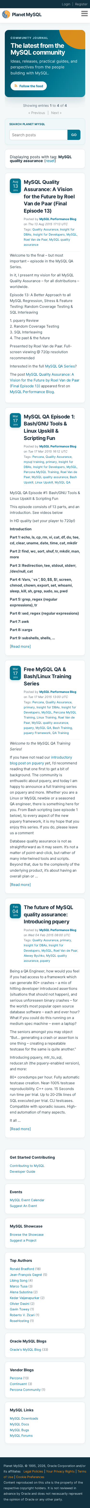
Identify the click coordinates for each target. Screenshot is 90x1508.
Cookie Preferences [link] (30, 1477)
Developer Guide (22, 1171)
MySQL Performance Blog (57, 219)
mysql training (34, 462)
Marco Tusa (21, 1286)
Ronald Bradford (25, 1269)
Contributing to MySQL (27, 1166)
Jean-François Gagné (28, 1275)
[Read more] (20, 646)
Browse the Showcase (27, 1234)
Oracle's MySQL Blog (29, 1349)
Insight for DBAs (48, 707)
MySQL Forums (21, 1435)
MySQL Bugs (19, 1430)
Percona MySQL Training (41, 472)
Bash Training (62, 728)
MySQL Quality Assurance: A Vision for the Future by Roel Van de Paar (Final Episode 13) (49, 196)
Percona (38, 457)
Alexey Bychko (34, 955)
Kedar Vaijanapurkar (27, 1298)
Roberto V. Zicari (24, 1315)
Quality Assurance (45, 229)
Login (66, 4)
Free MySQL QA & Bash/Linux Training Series (47, 676)
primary (51, 462)
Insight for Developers (49, 234)
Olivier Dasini (22, 1304)
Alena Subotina (24, 1292)
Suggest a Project (23, 1240)
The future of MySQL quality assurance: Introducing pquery (48, 914)
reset (50, 160)
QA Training (60, 733)
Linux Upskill (44, 482)
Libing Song (21, 1280)
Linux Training (46, 717)
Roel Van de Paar (36, 239)
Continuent (21, 1384)
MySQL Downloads (24, 1418)
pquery (29, 728)
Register (81, 4)
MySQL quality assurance (50, 477)
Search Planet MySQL (27, 124)
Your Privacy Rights (60, 1471)
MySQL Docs (19, 1424)
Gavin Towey (22, 1309)
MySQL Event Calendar (27, 1200)
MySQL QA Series (60, 366)
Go (74, 135)
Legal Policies (33, 1471)
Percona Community (27, 1390)
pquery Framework (37, 733)
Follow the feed (31, 86)
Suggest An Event (23, 1206)
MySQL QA (62, 482)
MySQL (71, 234)
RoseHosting (22, 1321)
